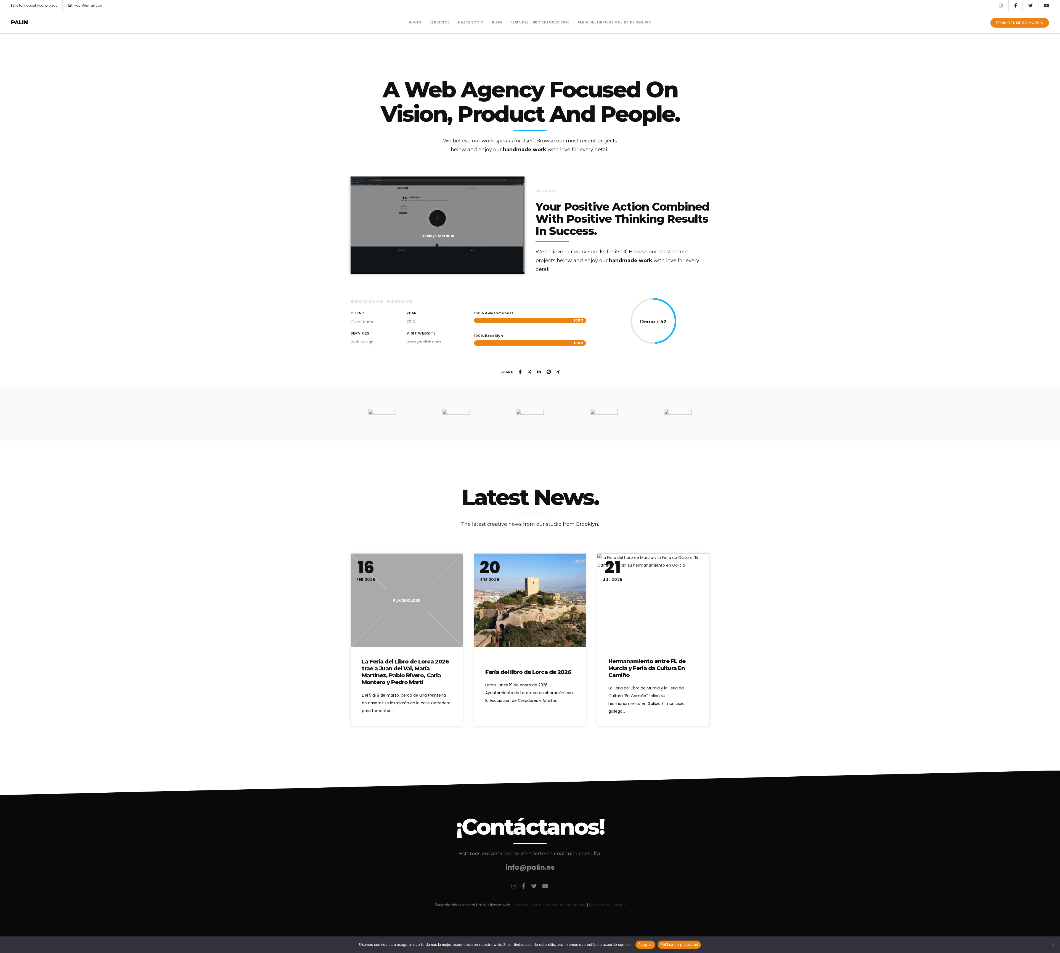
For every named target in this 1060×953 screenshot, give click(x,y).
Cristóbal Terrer (526, 905)
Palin (19, 22)
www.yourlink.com (424, 342)
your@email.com (89, 5)
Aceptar (645, 944)
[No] (1053, 944)
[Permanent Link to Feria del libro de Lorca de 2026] (530, 600)
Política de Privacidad (565, 905)
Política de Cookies (607, 905)
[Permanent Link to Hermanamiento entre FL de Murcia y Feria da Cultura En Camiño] (653, 600)
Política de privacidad (679, 944)
